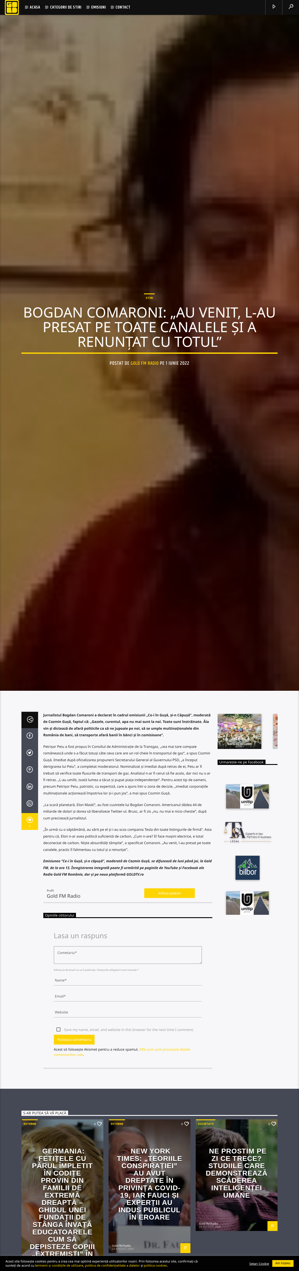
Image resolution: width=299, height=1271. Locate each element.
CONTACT (123, 7)
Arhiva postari (169, 950)
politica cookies (155, 1265)
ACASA (35, 7)
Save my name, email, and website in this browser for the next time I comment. (129, 1087)
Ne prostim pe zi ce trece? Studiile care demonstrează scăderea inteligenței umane (236, 1231)
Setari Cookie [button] (259, 1264)
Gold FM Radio (145, 390)
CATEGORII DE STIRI (65, 7)
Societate (206, 1181)
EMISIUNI (98, 7)
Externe (30, 1181)
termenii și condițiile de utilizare (59, 1265)
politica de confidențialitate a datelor (112, 1265)
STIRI (149, 324)
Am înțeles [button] (282, 1263)
